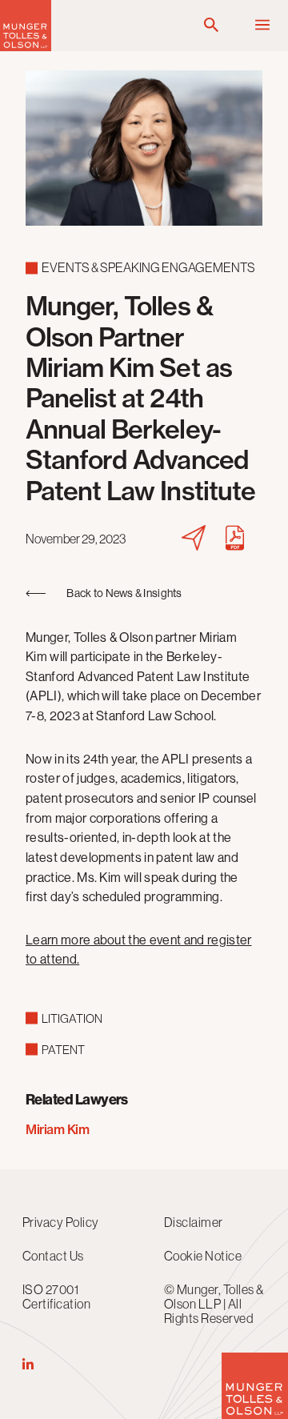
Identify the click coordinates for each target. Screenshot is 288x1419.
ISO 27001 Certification (56, 1296)
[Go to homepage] (25, 47)
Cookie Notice (203, 1256)
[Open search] (211, 25)
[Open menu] (262, 25)
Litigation (72, 1018)
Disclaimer (193, 1222)
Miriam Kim (57, 1129)
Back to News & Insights (124, 593)
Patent (63, 1049)
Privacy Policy (60, 1222)
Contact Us (53, 1256)
